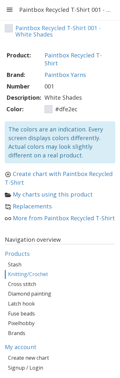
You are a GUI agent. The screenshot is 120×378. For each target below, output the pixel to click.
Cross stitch (22, 284)
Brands (16, 333)
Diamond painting (29, 293)
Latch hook (21, 303)
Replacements (32, 206)
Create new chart (28, 357)
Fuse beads (21, 313)
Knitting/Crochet (28, 274)
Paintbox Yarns (65, 75)
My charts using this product (53, 194)
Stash (14, 264)
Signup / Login (25, 367)
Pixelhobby (21, 323)
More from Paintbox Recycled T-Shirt (64, 218)
